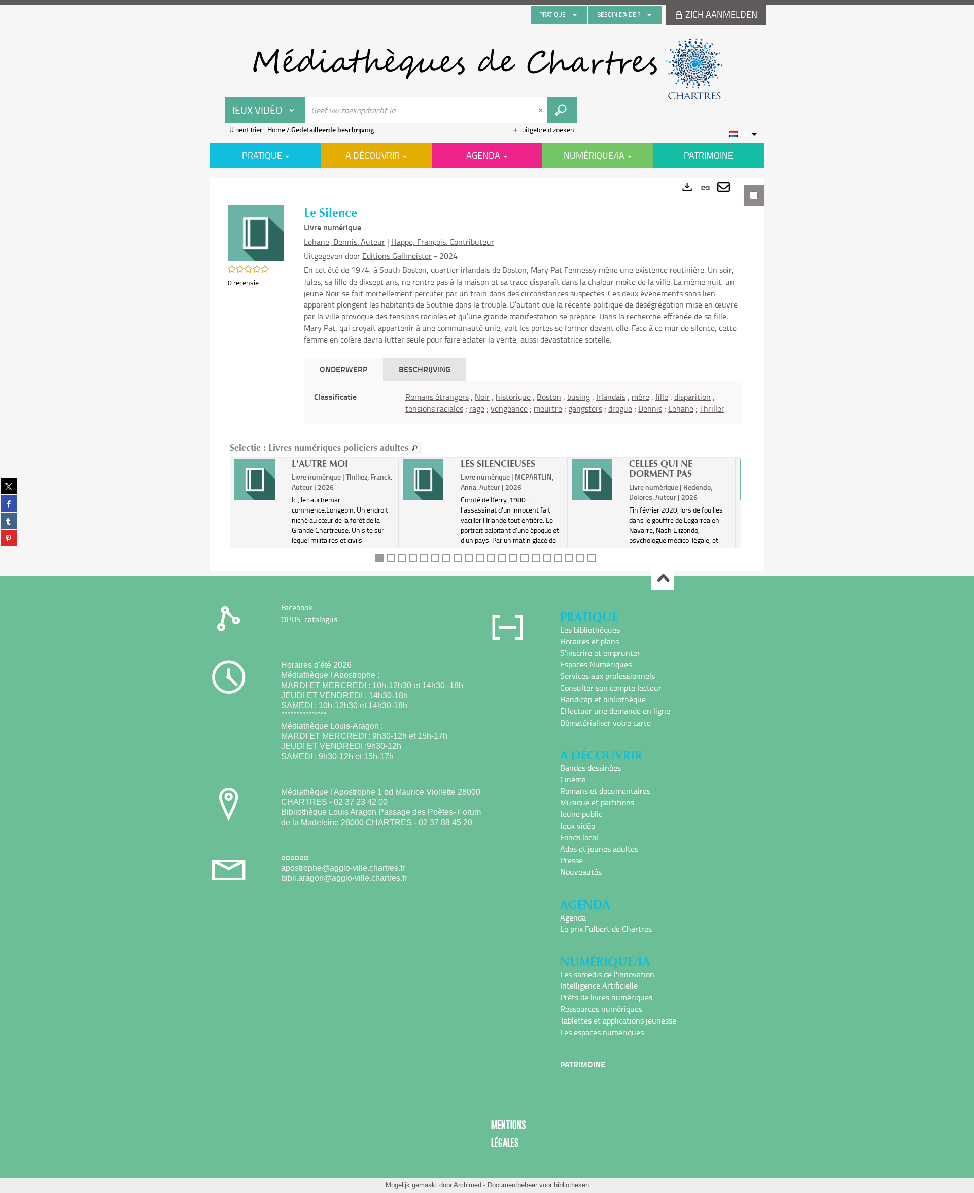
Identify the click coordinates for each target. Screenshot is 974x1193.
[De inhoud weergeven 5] (424, 558)
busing (578, 396)
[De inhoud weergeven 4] (413, 558)
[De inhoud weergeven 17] (558, 558)
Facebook (296, 607)
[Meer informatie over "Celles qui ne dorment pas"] (597, 479)
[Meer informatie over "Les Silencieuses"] (428, 479)
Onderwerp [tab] (343, 369)
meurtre (548, 408)
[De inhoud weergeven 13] (513, 558)
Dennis (650, 408)
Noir (482, 396)
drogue (620, 408)
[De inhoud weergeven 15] (536, 558)
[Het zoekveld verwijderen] (541, 110)
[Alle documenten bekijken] (415, 448)
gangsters (585, 408)
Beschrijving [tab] (424, 369)
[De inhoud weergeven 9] (469, 558)
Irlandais (610, 396)
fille (661, 396)
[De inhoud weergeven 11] (491, 558)
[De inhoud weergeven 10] (480, 558)
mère (640, 396)
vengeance (509, 408)
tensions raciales (434, 408)
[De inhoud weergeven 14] (524, 558)
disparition (692, 396)
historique (513, 396)
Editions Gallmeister (397, 255)
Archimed (467, 1185)
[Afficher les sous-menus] (574, 15)
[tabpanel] (487, 374)
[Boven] (662, 579)
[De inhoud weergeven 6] (435, 558)
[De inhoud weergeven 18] (569, 558)
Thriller (712, 408)
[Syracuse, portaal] (487, 69)
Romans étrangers (437, 396)
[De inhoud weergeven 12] (502, 558)
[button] (256, 232)
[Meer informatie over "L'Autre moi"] (259, 479)
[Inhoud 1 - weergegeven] (379, 558)
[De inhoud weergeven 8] (458, 558)
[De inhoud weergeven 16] (547, 558)
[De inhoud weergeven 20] (591, 558)
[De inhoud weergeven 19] (580, 558)
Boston (549, 396)
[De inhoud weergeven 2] (391, 558)
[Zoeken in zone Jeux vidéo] (562, 110)
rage (476, 408)
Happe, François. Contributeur (442, 241)
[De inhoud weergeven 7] (446, 558)
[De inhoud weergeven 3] (402, 558)
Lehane (680, 408)
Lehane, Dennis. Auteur (344, 241)
